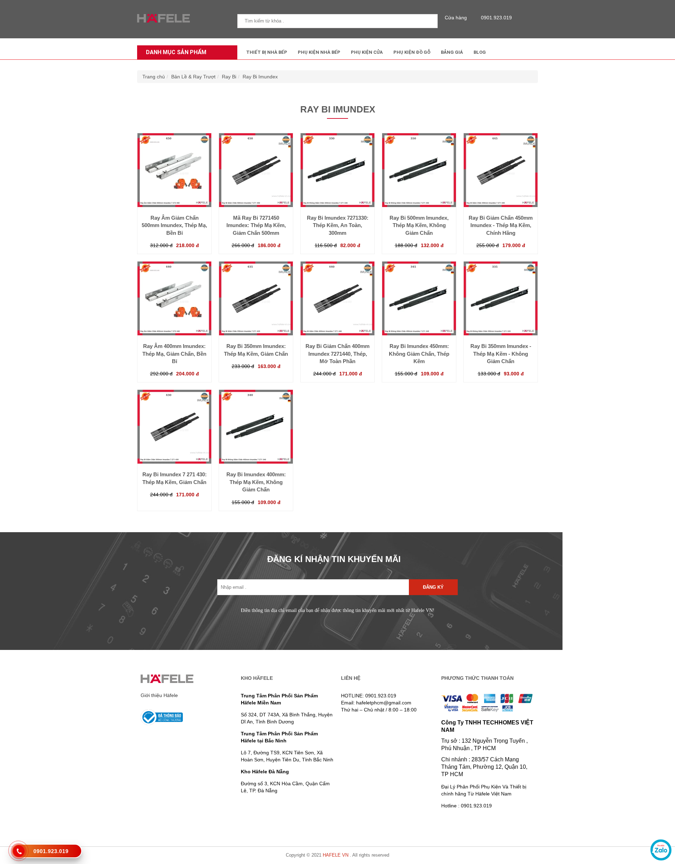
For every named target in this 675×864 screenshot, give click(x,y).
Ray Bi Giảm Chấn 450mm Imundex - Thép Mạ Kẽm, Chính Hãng (501, 225)
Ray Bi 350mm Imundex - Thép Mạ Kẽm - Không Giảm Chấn (500, 353)
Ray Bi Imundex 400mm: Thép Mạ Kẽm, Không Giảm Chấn (256, 481)
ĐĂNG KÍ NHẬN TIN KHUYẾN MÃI (334, 559)
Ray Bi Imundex (260, 76)
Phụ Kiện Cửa (367, 52)
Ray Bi (229, 76)
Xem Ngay (174, 193)
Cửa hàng (456, 17)
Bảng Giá (452, 52)
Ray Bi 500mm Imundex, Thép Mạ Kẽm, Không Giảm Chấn (419, 225)
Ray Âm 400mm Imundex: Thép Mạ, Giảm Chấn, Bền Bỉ (174, 353)
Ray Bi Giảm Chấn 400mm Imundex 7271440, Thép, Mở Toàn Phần (337, 353)
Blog (480, 52)
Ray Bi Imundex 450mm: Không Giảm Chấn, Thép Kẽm (419, 353)
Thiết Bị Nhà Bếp (266, 52)
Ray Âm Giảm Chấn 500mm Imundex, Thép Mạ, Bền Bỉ (174, 225)
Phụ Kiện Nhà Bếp (319, 52)
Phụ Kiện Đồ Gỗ (411, 52)
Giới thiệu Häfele (159, 695)
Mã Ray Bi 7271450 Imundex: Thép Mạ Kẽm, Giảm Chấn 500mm (256, 225)
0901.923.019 (496, 17)
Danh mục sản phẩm (176, 52)
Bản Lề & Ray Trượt (193, 76)
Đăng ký (433, 587)
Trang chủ (153, 76)
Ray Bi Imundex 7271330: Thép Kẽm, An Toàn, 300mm (337, 225)
